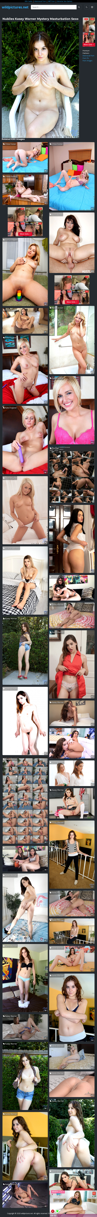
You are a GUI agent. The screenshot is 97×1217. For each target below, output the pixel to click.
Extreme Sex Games (64, 1)
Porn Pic (86, 58)
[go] (79, 7)
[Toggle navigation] (92, 7)
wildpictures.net (15, 7)
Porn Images (87, 60)
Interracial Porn (40, 1)
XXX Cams (28, 1)
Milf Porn (51, 1)
